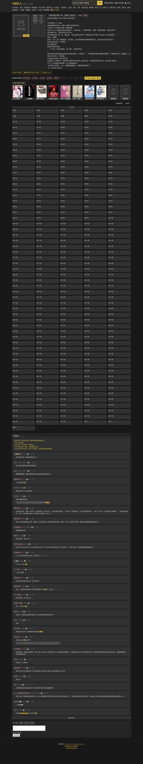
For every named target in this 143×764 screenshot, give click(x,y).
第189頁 (86, 320)
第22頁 (39, 133)
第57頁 (39, 172)
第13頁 (63, 121)
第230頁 (110, 365)
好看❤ (63, 78)
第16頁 (15, 127)
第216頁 (15, 354)
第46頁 (15, 161)
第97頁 (39, 218)
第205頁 (110, 337)
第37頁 (39, 150)
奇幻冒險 (84, 7)
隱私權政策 (68, 746)
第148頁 (63, 274)
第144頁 (86, 269)
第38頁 (63, 150)
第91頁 (15, 212)
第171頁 (15, 303)
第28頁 (63, 138)
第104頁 (86, 223)
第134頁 (86, 257)
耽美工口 (105, 7)
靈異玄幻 (49, 7)
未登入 (128, 3)
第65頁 (110, 178)
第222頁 (39, 359)
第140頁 (110, 263)
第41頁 (15, 155)
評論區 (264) (46, 72)
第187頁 (39, 320)
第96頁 (15, 218)
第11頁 (15, 121)
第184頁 (86, 314)
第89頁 (86, 206)
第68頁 (63, 184)
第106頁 (15, 229)
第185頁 (110, 314)
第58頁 (63, 172)
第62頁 (39, 178)
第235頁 (110, 371)
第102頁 (39, 223)
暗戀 (81, 78)
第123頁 (63, 246)
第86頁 (15, 206)
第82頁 (39, 201)
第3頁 (62, 110)
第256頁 (15, 399)
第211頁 (15, 348)
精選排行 (15, 10)
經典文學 (113, 7)
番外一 (86, 421)
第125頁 (110, 246)
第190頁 (110, 320)
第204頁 (86, 337)
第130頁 (110, 252)
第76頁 (15, 195)
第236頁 (15, 376)
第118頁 (63, 240)
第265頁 (110, 404)
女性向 (123, 7)
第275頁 (110, 416)
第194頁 (86, 325)
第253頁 (63, 393)
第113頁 (63, 235)
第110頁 (110, 229)
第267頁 (39, 410)
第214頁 (86, 348)
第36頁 (15, 150)
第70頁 (110, 184)
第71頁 (15, 189)
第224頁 (86, 359)
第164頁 (86, 291)
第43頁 (63, 155)
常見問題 (120, 3)
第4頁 (86, 110)
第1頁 (14, 110)
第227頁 (39, 365)
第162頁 (39, 291)
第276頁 (15, 421)
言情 (21, 7)
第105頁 (110, 223)
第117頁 (39, 240)
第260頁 (110, 399)
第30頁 (110, 138)
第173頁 (63, 303)
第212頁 (39, 348)
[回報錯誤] (119, 103)
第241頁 (15, 382)
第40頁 (110, 150)
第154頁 (86, 280)
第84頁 (86, 201)
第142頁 (39, 269)
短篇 (128, 7)
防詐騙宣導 (75, 746)
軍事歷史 (34, 7)
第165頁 (110, 291)
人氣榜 (22, 10)
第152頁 (39, 280)
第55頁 (110, 167)
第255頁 (110, 393)
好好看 (34, 78)
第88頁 (63, 206)
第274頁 (86, 416)
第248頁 (63, 387)
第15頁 (110, 121)
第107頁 (39, 229)
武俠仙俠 (27, 7)
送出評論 (16, 735)
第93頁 (63, 212)
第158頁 (63, 286)
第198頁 (63, 331)
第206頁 (15, 342)
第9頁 (86, 116)
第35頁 (110, 144)
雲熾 (85, 15)
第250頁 (110, 387)
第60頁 (110, 172)
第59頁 (86, 172)
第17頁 (39, 127)
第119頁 (86, 240)
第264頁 (86, 404)
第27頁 (39, 138)
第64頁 (86, 178)
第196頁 (15, 331)
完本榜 (33, 10)
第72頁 (39, 189)
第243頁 (63, 382)
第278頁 (63, 421)
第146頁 (15, 274)
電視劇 (91, 7)
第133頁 (63, 257)
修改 (33, 723)
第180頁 (110, 308)
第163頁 (63, 291)
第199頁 (86, 331)
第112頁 (39, 235)
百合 (74, 7)
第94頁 (86, 212)
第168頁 (63, 297)
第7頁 (38, 116)
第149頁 (86, 274)
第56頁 (15, 172)
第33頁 (63, 144)
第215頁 (110, 348)
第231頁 (15, 371)
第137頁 (39, 263)
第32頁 (39, 144)
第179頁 (86, 308)
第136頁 (15, 263)
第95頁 (110, 212)
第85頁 (110, 201)
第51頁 (15, 167)
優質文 (56, 78)
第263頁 (63, 404)
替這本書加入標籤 (93, 78)
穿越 (75, 78)
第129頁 (86, 252)
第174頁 (86, 303)
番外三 (15, 427)
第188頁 (63, 320)
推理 (118, 7)
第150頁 (110, 274)
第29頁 (86, 138)
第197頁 (39, 331)
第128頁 (63, 252)
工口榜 (39, 10)
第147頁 (39, 274)
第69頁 (86, 184)
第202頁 (39, 337)
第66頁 (15, 184)
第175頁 (110, 303)
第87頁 (39, 206)
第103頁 (63, 223)
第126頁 (15, 252)
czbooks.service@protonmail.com (74, 744)
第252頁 (39, 393)
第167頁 (39, 297)
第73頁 (63, 189)
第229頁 (86, 365)
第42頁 (39, 155)
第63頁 (63, 178)
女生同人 (57, 7)
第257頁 (39, 399)
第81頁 (15, 201)
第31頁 (15, 144)
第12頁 (39, 121)
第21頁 (15, 133)
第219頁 (86, 354)
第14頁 (86, 121)
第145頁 (110, 269)
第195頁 (110, 325)
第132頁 (39, 257)
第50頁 (110, 161)
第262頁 (39, 404)
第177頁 (39, 308)
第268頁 (63, 410)
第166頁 (15, 297)
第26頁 (15, 138)
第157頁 (39, 286)
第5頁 (110, 110)
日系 (78, 7)
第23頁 (63, 133)
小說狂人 (17, 3)
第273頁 (63, 416)
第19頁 (86, 127)
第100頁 (110, 218)
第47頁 (39, 161)
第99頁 (86, 218)
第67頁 (39, 184)
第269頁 (86, 410)
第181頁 (15, 314)
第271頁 (15, 416)
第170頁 (110, 297)
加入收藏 (17, 72)
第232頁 (39, 371)
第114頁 (86, 235)
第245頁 (110, 382)
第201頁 (15, 337)
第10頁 (110, 116)
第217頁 (39, 354)
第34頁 (86, 144)
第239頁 (86, 376)
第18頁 (63, 127)
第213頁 (63, 348)
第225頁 (110, 359)
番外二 (110, 421)
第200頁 (110, 331)
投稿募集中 (110, 3)
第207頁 (39, 342)
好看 (70, 78)
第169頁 (86, 297)
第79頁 (86, 195)
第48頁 (63, 161)
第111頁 (15, 235)
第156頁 (15, 286)
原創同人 (64, 7)
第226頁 (15, 365)
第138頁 (63, 263)
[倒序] (128, 103)
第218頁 (63, 354)
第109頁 (86, 229)
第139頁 (86, 263)
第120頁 (110, 240)
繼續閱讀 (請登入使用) (31, 72)
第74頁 (86, 189)
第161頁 (15, 291)
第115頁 (110, 235)
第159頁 (86, 286)
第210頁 (110, 342)
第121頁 (15, 246)
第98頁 (63, 218)
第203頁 (63, 337)
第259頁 (86, 399)
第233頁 (63, 371)
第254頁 (86, 393)
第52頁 (39, 167)
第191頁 (15, 325)
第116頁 (15, 240)
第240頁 (110, 376)
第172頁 (39, 303)
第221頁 (15, 359)
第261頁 (15, 404)
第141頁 (15, 269)
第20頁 (110, 127)
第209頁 (86, 342)
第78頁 (63, 195)
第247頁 (39, 387)
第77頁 (39, 195)
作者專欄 (46, 10)
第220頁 (110, 354)
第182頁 (39, 314)
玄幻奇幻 (15, 7)
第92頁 (39, 212)
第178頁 (63, 308)
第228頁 (63, 365)
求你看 (41, 78)
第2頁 (38, 110)
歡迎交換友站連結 (71, 748)
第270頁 (110, 410)
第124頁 (86, 246)
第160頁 (110, 286)
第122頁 (39, 246)
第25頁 (110, 133)
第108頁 (63, 229)
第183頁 (63, 314)
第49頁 (86, 161)
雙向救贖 (26, 78)
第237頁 (39, 376)
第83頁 (63, 201)
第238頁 (63, 376)
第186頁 (15, 320)
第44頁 (86, 155)
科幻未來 (42, 7)
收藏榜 (28, 10)
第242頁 (39, 382)
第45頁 (110, 155)
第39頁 (86, 150)
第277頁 (39, 421)
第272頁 (39, 416)
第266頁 (15, 410)
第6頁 (14, 116)
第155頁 (110, 280)
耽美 (70, 7)
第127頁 (39, 252)
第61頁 (15, 178)
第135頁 (110, 257)
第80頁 (110, 195)
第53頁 (63, 167)
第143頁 (63, 269)
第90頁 (110, 206)
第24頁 (86, 133)
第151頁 (15, 280)
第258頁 (63, 399)
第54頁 (86, 167)
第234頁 (86, 371)
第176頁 (15, 308)
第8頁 (62, 116)
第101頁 (15, 223)
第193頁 (63, 325)
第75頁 (110, 189)
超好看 (49, 78)
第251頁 (15, 393)
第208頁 (63, 342)
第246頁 (15, 387)
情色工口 (98, 7)
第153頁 (63, 280)
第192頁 (39, 325)
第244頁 (86, 382)
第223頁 (63, 359)
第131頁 (15, 257)
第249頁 (86, 387)
